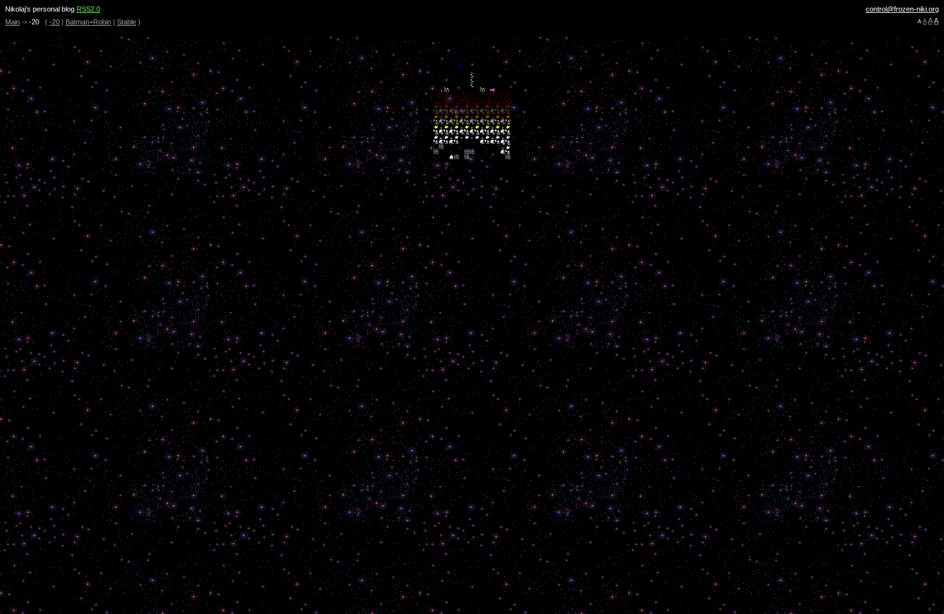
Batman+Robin (88, 22)
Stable (126, 22)
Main (12, 22)
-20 (54, 22)
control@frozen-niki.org (902, 9)
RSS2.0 (88, 9)
